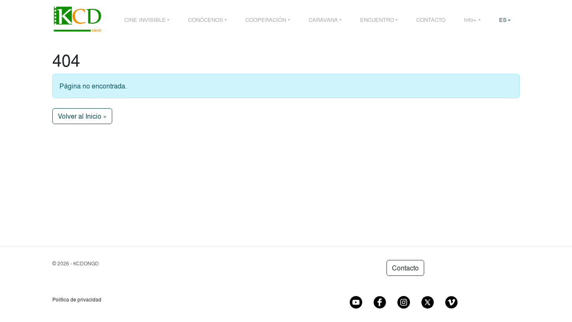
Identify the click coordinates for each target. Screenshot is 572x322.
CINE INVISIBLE (145, 19)
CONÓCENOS (205, 19)
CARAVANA (323, 19)
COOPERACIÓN (265, 19)
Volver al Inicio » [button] (82, 116)
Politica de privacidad (76, 299)
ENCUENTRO (377, 19)
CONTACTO (431, 19)
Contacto (405, 268)
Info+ (470, 19)
